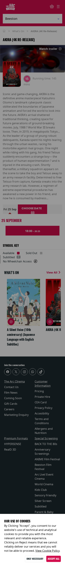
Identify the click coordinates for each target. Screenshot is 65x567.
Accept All (53, 558)
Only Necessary (35, 558)
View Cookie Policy (47, 551)
